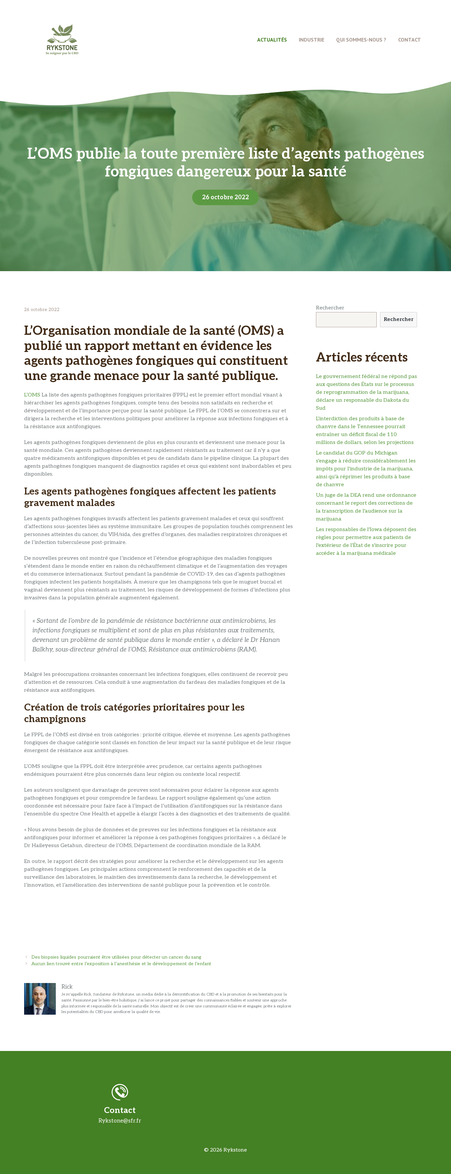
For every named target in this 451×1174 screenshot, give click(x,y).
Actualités (272, 39)
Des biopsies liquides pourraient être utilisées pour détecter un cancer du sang (116, 957)
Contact (409, 39)
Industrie (311, 39)
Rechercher (330, 308)
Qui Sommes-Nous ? (361, 39)
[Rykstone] (62, 39)
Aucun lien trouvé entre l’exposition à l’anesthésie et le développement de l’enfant (121, 964)
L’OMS (32, 395)
